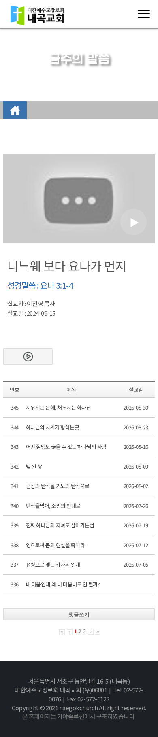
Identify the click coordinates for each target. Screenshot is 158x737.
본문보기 (28, 356)
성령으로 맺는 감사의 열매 (53, 564)
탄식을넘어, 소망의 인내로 (53, 506)
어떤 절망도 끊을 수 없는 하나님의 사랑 (66, 446)
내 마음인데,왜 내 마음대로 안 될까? (63, 584)
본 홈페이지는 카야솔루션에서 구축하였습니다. (79, 716)
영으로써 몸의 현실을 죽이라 (55, 545)
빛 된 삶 (34, 466)
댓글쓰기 (79, 615)
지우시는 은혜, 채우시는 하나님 (58, 407)
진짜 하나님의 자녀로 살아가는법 (60, 525)
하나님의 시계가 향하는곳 (52, 427)
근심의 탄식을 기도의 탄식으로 (58, 486)
